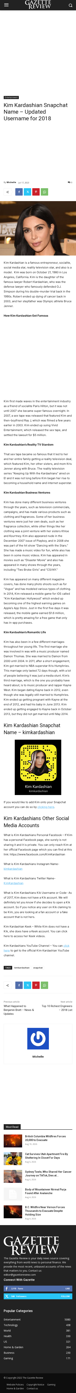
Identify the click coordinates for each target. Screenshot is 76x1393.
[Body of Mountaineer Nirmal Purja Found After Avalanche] (13, 1194)
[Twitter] (27, 192)
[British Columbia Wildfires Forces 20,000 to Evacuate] (13, 1141)
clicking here (45, 807)
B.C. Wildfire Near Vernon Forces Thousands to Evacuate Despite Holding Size (45, 1211)
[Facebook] (19, 192)
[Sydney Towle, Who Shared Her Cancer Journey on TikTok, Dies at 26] (13, 1176)
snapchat (38, 967)
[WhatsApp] (44, 192)
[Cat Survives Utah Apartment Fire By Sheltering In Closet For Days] (13, 1158)
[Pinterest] (36, 192)
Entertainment (11, 97)
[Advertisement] (38, 50)
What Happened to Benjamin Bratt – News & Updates (19, 1010)
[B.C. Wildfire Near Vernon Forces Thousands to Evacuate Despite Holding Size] (13, 1211)
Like (67, 1288)
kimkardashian (13, 868)
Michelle (11, 182)
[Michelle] (38, 1038)
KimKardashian (13, 883)
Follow (65, 1296)
